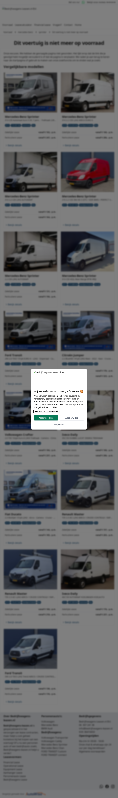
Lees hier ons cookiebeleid (46, 411)
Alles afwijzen (72, 417)
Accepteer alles (46, 417)
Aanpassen (59, 424)
